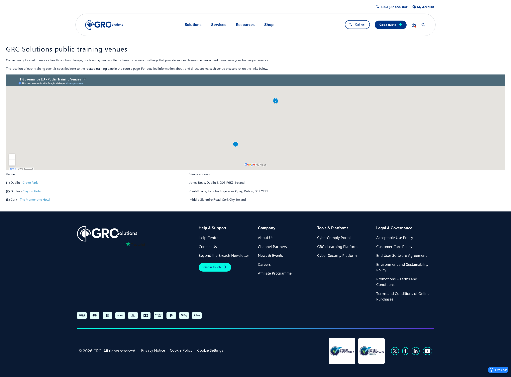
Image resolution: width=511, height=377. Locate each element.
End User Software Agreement (401, 255)
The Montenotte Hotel (35, 199)
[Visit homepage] (104, 25)
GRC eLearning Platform (337, 246)
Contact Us (208, 246)
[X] (395, 351)
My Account (425, 7)
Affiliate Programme (275, 273)
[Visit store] (413, 24)
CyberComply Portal (334, 237)
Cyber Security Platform (337, 255)
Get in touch (212, 267)
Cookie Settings (210, 350)
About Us (265, 237)
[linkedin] (416, 351)
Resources (245, 25)
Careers (264, 264)
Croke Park (30, 182)
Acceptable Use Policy (394, 237)
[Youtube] (427, 351)
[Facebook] (405, 351)
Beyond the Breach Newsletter (224, 255)
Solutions (193, 25)
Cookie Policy (181, 350)
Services (218, 25)
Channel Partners (272, 246)
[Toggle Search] (423, 24)
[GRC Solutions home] (135, 234)
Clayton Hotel (32, 191)
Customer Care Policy (394, 246)
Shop (269, 25)
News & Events (270, 255)
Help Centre (209, 237)
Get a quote (387, 24)
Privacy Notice (153, 350)
